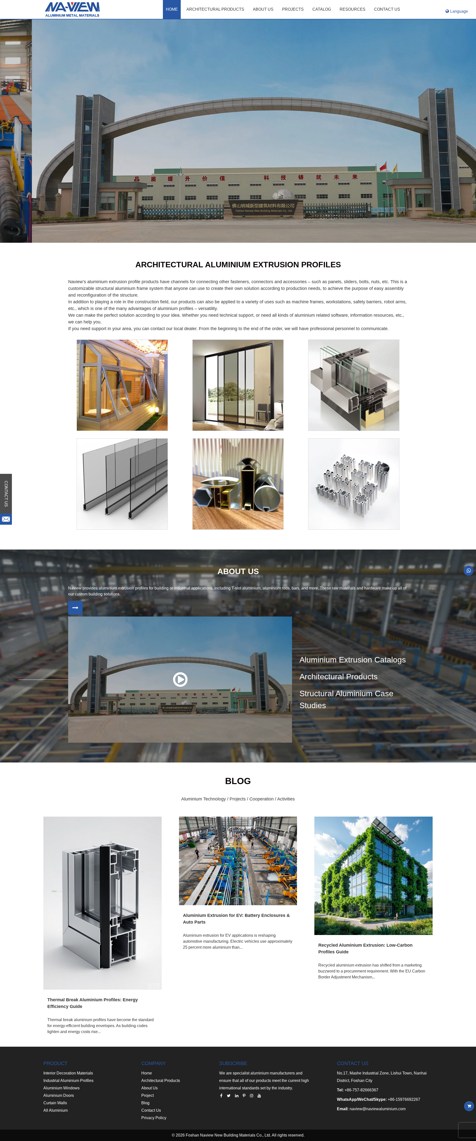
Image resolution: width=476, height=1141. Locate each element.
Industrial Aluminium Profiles (68, 1080)
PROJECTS (293, 9)
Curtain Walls (55, 1103)
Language (459, 11)
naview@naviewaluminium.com (378, 1109)
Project (147, 1095)
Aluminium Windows (61, 1088)
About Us (149, 1088)
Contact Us (151, 1110)
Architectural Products (215, 9)
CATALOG (321, 9)
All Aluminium (55, 1110)
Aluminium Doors (58, 1095)
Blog (145, 1103)
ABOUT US (263, 9)
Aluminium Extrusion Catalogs (352, 659)
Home (172, 9)
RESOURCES (352, 9)
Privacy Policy (153, 1118)
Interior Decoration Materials (68, 1073)
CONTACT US (387, 9)
